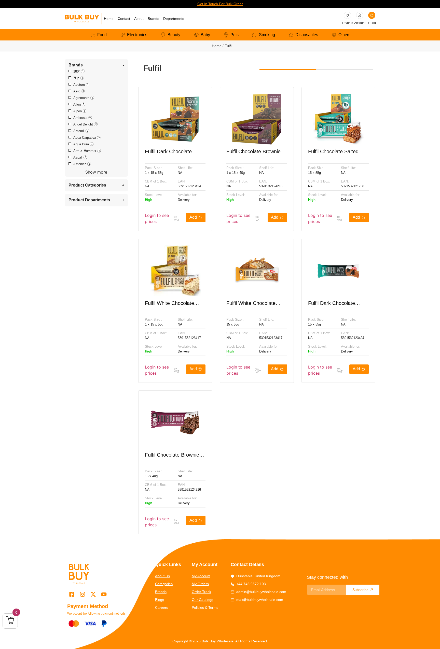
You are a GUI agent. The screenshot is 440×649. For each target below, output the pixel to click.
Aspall (79, 157)
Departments (173, 19)
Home (109, 19)
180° (78, 71)
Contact (124, 19)
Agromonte (83, 98)
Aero (78, 91)
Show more (96, 172)
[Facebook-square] (71, 594)
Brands (153, 19)
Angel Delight (85, 124)
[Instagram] (82, 594)
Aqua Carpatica (86, 137)
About (139, 19)
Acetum (80, 85)
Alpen (79, 111)
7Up (78, 78)
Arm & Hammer (86, 151)
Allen (78, 104)
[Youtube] (104, 594)
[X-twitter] (93, 594)
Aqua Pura (82, 144)
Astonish (81, 164)
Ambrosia (82, 118)
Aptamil (80, 131)
